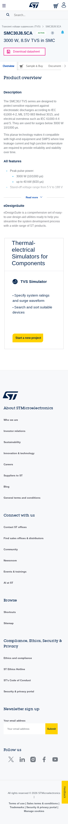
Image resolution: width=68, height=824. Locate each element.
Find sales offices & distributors (24, 538)
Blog (6, 486)
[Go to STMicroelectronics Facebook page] (44, 760)
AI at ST (8, 582)
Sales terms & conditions (42, 803)
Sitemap (9, 623)
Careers (8, 464)
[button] (4, 5)
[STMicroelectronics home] (34, 5)
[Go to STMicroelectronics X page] (12, 760)
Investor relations (14, 431)
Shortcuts (10, 612)
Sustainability (12, 442)
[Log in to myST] (64, 5)
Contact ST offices (15, 527)
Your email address (14, 720)
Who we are (11, 419)
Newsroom (10, 560)
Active (41, 33)
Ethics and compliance (18, 658)
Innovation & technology (19, 453)
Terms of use (17, 803)
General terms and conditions (22, 497)
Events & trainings (15, 571)
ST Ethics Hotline (14, 669)
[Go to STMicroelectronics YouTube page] (55, 760)
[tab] (8, 66)
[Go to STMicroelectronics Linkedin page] (22, 760)
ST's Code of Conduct (17, 680)
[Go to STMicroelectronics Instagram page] (33, 760)
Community (11, 549)
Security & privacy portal (19, 691)
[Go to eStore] (56, 6)
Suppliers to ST (13, 475)
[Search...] (8, 14)
